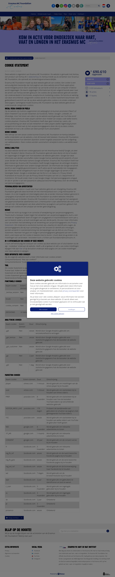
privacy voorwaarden (71, 291)
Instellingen (71, 309)
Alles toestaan (43, 309)
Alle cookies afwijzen (57, 314)
